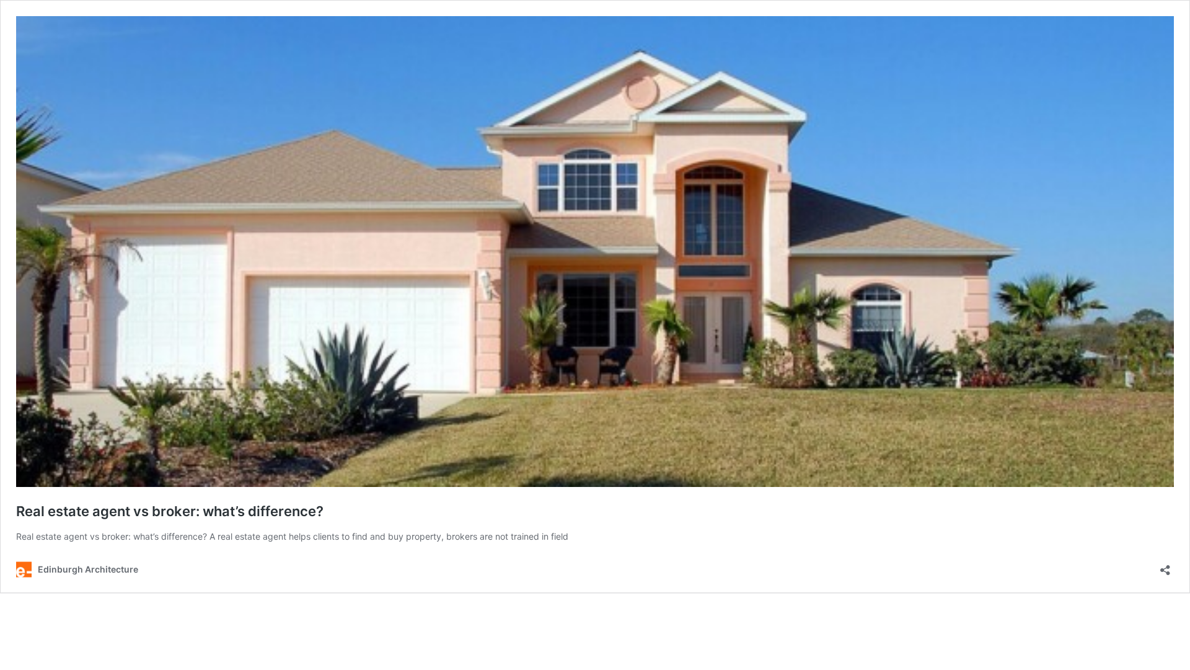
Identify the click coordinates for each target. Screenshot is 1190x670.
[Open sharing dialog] (1165, 566)
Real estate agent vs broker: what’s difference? (170, 511)
